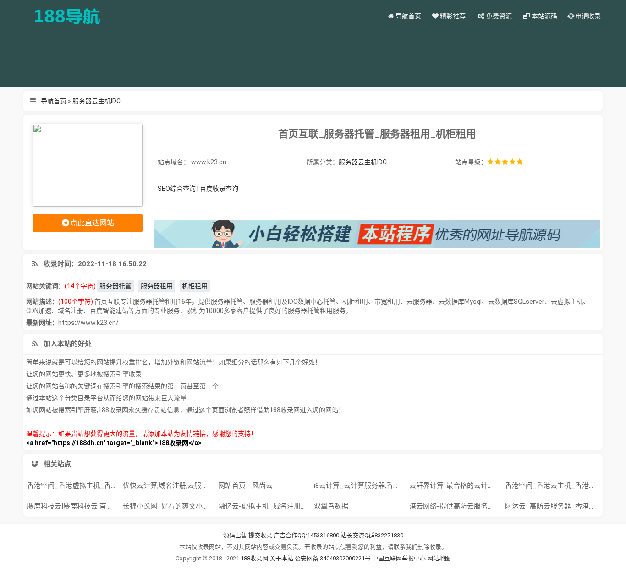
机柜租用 (195, 286)
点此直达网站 (92, 222)
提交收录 (260, 535)
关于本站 (281, 558)
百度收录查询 (219, 188)
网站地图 (439, 558)
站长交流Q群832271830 (371, 535)
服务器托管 (115, 286)
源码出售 (235, 535)
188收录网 (254, 558)
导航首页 (53, 101)
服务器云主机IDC (96, 101)
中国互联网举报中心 (399, 558)
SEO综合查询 (177, 188)
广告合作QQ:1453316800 (306, 535)
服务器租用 (157, 286)
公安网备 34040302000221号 (333, 558)
